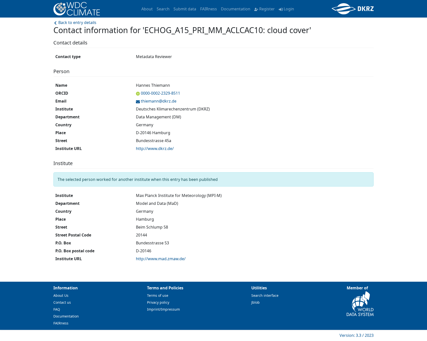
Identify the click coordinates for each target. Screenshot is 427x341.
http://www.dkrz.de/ (155, 148)
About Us (60, 295)
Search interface (264, 295)
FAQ (56, 309)
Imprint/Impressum (163, 309)
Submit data (184, 9)
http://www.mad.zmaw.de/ (161, 258)
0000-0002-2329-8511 (160, 93)
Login (289, 9)
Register (267, 9)
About (147, 9)
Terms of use (157, 295)
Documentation (235, 9)
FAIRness (208, 9)
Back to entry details (76, 22)
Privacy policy (158, 302)
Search (163, 9)
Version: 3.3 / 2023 (357, 335)
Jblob (255, 302)
